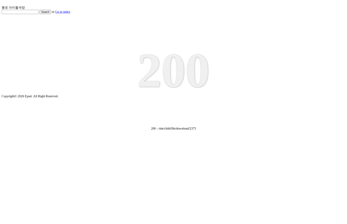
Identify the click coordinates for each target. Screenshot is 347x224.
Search (45, 11)
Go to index (62, 11)
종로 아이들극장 (13, 7)
